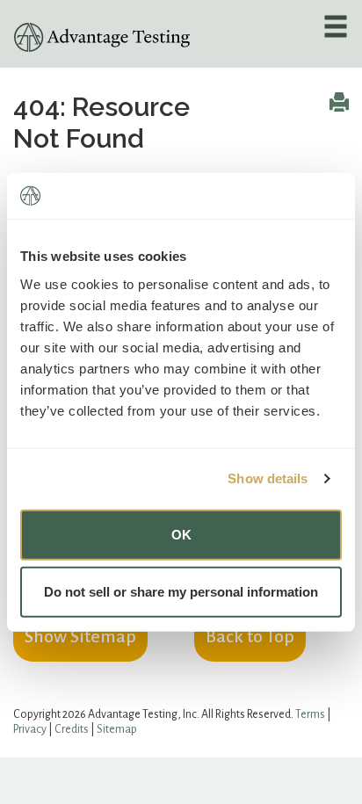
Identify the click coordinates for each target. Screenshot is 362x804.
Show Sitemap (80, 636)
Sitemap (117, 729)
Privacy (30, 729)
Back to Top (250, 636)
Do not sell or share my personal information (181, 591)
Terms (310, 714)
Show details (268, 478)
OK (181, 533)
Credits (71, 729)
